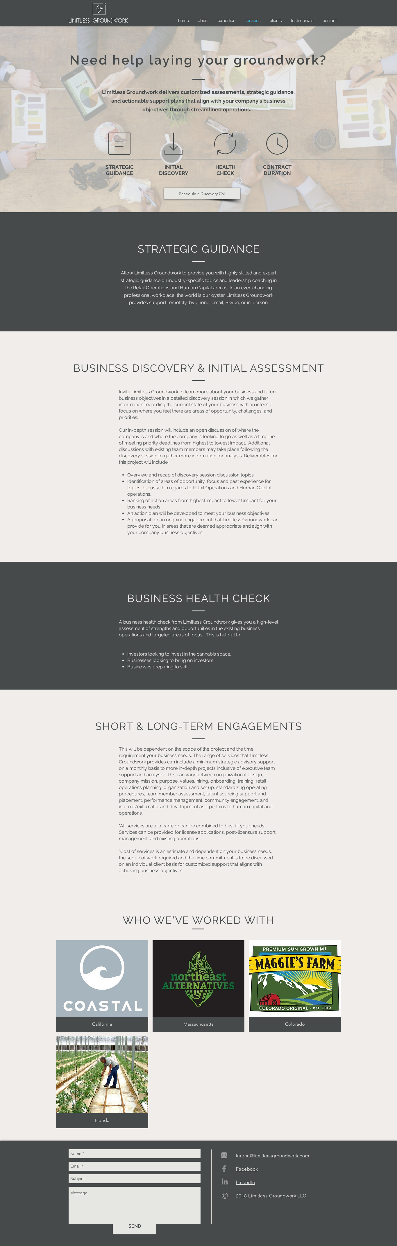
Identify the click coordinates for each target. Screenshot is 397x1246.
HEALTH (225, 167)
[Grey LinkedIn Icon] (224, 1181)
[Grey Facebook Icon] (224, 1168)
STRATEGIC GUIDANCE (119, 170)
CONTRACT (277, 167)
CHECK (225, 173)
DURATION (277, 173)
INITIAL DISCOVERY (173, 170)
